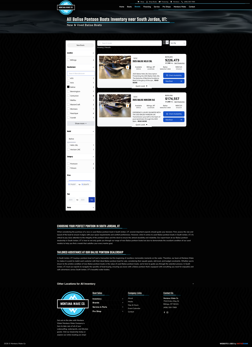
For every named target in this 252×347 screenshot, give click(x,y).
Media (130, 301)
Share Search (180, 48)
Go (92, 200)
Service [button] (157, 6)
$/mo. (174, 63)
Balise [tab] (71, 139)
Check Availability (175, 75)
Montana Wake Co (170, 298)
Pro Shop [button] (97, 311)
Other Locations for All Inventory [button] (76, 283)
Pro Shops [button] (167, 6)
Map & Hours (133, 305)
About (130, 298)
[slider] (68, 180)
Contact (192, 6)
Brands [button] (137, 6)
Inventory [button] (97, 298)
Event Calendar (134, 308)
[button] (102, 67)
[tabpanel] (81, 147)
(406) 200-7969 (170, 307)
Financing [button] (147, 6)
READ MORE (142, 121)
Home (121, 6)
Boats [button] (129, 6)
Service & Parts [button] (100, 307)
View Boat (169, 81)
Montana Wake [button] (180, 6)
